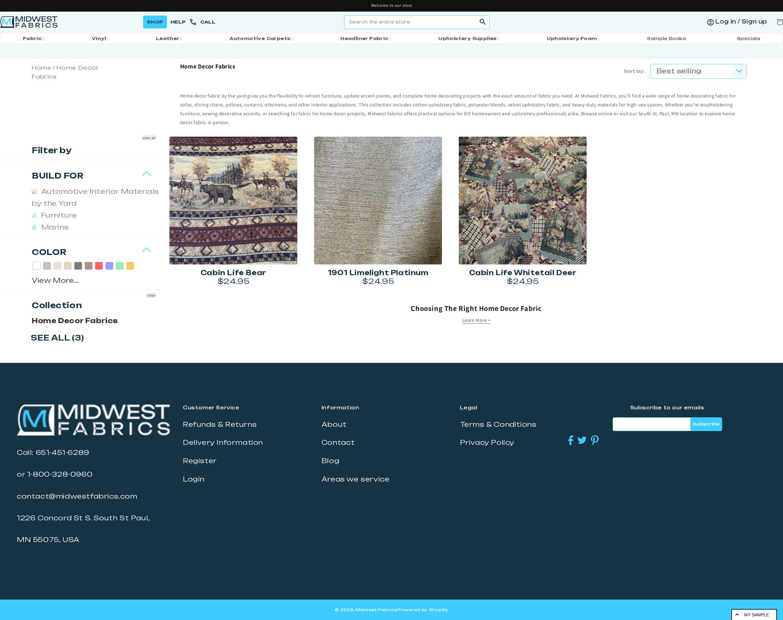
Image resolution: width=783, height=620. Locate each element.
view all (149, 137)
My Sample (756, 614)
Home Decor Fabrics (75, 321)
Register (200, 461)
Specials (748, 38)
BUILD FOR (57, 175)
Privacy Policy (487, 442)
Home (41, 67)
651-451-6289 (62, 452)
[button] (32, 38)
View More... (55, 280)
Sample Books (666, 38)
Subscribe (706, 423)
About (334, 424)
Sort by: (634, 71)
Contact (338, 442)
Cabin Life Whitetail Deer (523, 273)
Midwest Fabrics (376, 609)
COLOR (49, 252)
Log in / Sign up (741, 21)
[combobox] (417, 22)
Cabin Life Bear (233, 273)
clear (151, 295)
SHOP (155, 21)
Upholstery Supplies (467, 38)
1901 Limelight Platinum (378, 273)
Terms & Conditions (498, 424)
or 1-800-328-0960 (54, 474)
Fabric (32, 38)
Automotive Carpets (259, 38)
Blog (330, 461)
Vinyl (99, 38)
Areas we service (355, 479)
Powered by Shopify (423, 609)
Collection (57, 305)
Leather (168, 38)
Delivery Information (223, 442)
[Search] (483, 22)
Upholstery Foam (572, 38)
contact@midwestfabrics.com (77, 496)
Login (194, 479)
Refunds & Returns (220, 424)
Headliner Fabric (364, 38)
